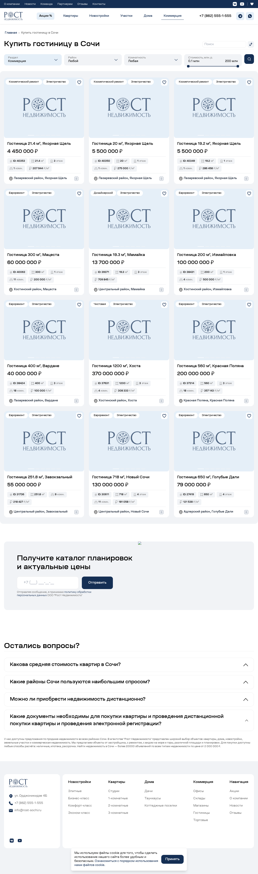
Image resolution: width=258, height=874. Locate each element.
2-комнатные (118, 806)
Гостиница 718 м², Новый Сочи (120, 477)
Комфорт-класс (80, 806)
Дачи (149, 791)
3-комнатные (118, 813)
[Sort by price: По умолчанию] (251, 44)
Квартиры (70, 16)
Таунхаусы (153, 798)
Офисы (198, 791)
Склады (199, 798)
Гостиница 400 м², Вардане (33, 366)
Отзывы (82, 4)
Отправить (97, 582)
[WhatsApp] (250, 16)
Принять (172, 859)
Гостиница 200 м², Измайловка (206, 255)
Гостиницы (201, 813)
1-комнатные (118, 798)
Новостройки (99, 16)
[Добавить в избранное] (79, 82)
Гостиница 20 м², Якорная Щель (122, 144)
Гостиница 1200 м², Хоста (116, 366)
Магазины (201, 806)
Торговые (200, 820)
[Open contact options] (76, 178)
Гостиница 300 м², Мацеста (33, 255)
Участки (126, 16)
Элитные (75, 791)
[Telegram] (240, 16)
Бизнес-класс (78, 798)
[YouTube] (242, 4)
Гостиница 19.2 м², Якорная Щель (209, 144)
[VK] (235, 4)
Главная (11, 33)
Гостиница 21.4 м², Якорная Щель (39, 144)
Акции (234, 791)
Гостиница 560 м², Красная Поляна (210, 366)
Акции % (45, 16)
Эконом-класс (79, 813)
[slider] (188, 66)
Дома (148, 16)
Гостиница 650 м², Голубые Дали (208, 477)
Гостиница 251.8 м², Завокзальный (39, 477)
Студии (113, 791)
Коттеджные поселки (161, 806)
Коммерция (172, 16)
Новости (30, 4)
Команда (47, 4)
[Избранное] (252, 4)
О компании (12, 4)
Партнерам (65, 4)
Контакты (99, 4)
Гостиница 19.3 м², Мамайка (118, 255)
